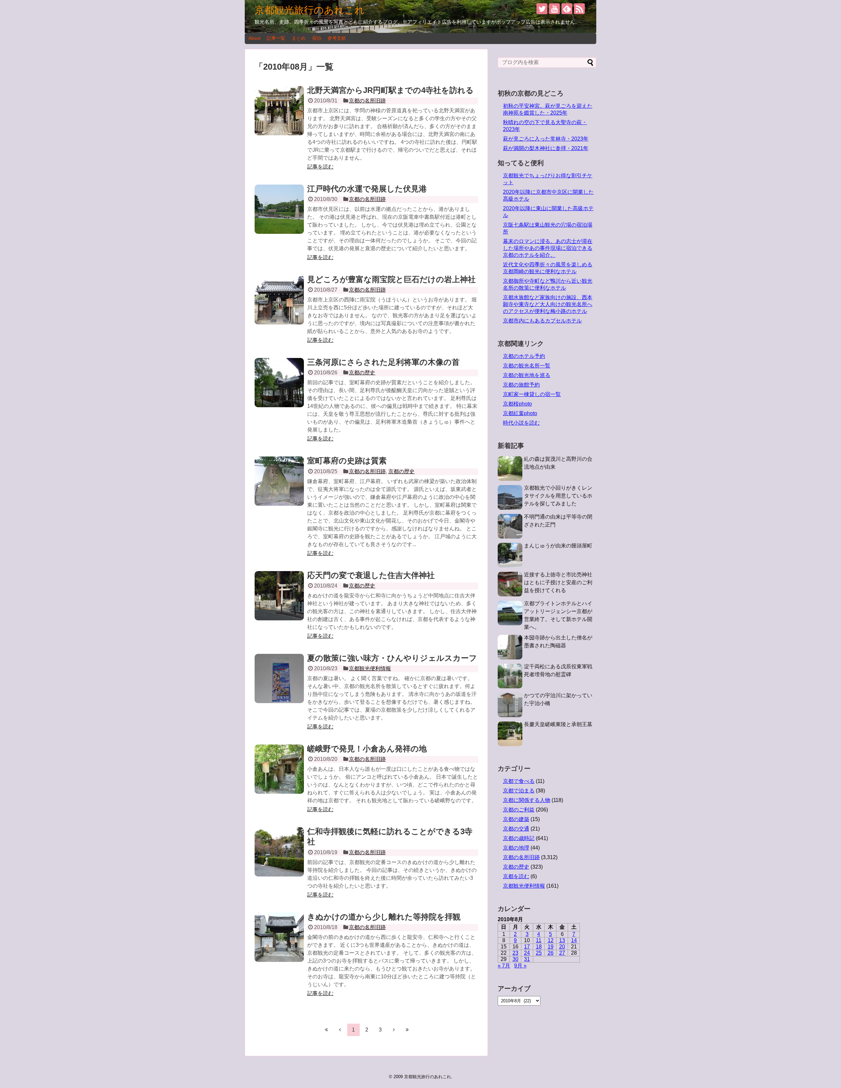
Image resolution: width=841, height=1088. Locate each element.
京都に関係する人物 (526, 800)
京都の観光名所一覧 (526, 365)
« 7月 (504, 965)
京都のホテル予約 (524, 356)
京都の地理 (516, 848)
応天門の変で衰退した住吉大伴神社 (371, 575)
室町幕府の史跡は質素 (347, 460)
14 (574, 940)
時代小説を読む (521, 423)
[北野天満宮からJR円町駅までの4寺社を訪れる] (279, 110)
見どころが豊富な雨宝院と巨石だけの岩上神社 (391, 279)
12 (551, 940)
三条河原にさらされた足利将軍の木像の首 (383, 362)
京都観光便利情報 (370, 668)
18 (539, 946)
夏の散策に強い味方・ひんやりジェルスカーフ (392, 658)
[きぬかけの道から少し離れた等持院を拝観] (279, 937)
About (254, 38)
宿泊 (316, 38)
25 (539, 953)
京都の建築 (516, 819)
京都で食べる (518, 781)
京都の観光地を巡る (526, 375)
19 (551, 946)
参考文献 (337, 38)
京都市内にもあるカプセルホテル (542, 320)
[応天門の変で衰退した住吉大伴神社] (279, 595)
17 (527, 946)
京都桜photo (517, 404)
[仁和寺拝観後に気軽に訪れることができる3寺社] (279, 852)
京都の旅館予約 (521, 385)
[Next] (394, 1029)
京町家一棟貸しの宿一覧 (532, 394)
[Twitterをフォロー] (541, 8)
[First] (326, 1029)
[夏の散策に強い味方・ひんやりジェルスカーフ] (279, 678)
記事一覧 (276, 38)
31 (527, 959)
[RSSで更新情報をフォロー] (579, 8)
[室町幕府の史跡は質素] (279, 481)
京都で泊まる (518, 790)
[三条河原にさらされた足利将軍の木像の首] (279, 382)
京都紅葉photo (520, 413)
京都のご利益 (518, 809)
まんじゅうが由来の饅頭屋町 (558, 545)
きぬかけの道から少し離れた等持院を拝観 (384, 916)
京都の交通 (516, 829)
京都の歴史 (362, 372)
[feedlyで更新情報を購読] (566, 8)
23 (515, 953)
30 (515, 959)
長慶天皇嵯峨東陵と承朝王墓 (558, 724)
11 (538, 940)
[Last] (407, 1029)
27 (562, 953)
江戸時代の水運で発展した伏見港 (367, 188)
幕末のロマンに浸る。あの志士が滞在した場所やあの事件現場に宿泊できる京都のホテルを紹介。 (547, 248)
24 (527, 953)
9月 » (520, 965)
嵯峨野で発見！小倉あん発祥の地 (367, 748)
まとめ (299, 38)
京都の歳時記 (518, 838)
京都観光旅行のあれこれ (310, 10)
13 (562, 940)
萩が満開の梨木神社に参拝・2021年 (545, 148)
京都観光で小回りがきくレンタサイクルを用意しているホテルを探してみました (558, 495)
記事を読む (320, 166)
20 (562, 946)
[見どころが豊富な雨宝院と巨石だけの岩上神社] (279, 299)
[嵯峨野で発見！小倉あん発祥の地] (279, 769)
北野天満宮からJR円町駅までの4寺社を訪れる (390, 90)
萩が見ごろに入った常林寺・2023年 (545, 139)
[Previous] (340, 1029)
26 (551, 953)
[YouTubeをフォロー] (554, 8)
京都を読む (516, 876)
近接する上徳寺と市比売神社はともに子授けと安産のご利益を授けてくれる (558, 582)
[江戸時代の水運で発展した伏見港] (279, 209)
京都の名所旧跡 (367, 100)
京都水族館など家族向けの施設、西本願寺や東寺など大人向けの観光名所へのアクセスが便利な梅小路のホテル (547, 304)
